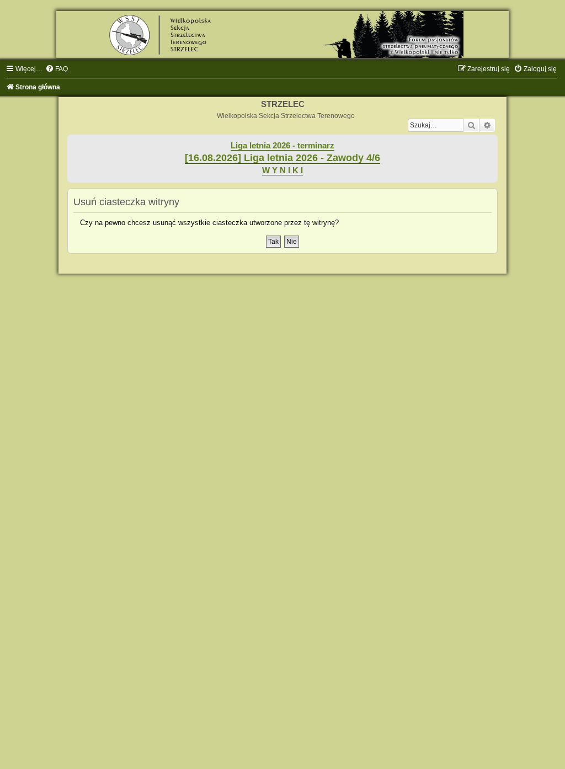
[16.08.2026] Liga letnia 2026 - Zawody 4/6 (282, 157)
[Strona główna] (282, 34)
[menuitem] (56, 69)
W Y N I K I (282, 170)
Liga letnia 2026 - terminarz (282, 145)
